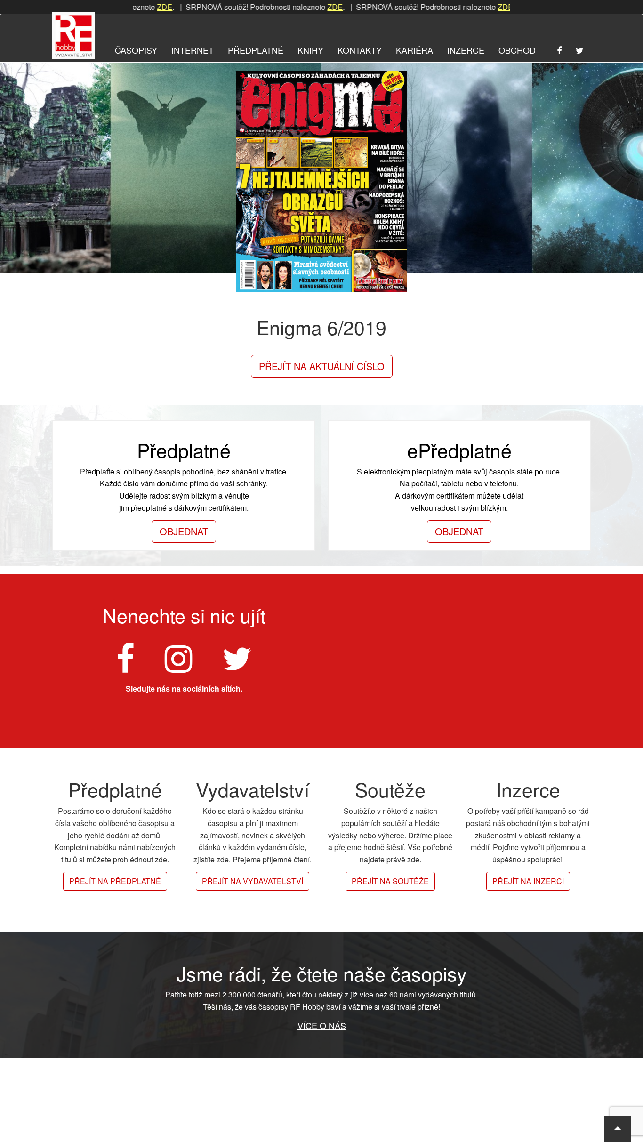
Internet (192, 50)
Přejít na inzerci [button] (528, 881)
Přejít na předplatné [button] (115, 881)
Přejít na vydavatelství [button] (252, 881)
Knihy (310, 50)
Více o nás (321, 1025)
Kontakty (360, 50)
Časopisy (136, 50)
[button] (617, 1129)
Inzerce (465, 50)
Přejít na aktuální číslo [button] (322, 366)
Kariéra (414, 50)
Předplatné (255, 50)
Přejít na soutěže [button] (390, 881)
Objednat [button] (184, 531)
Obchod (517, 50)
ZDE (137, 6)
